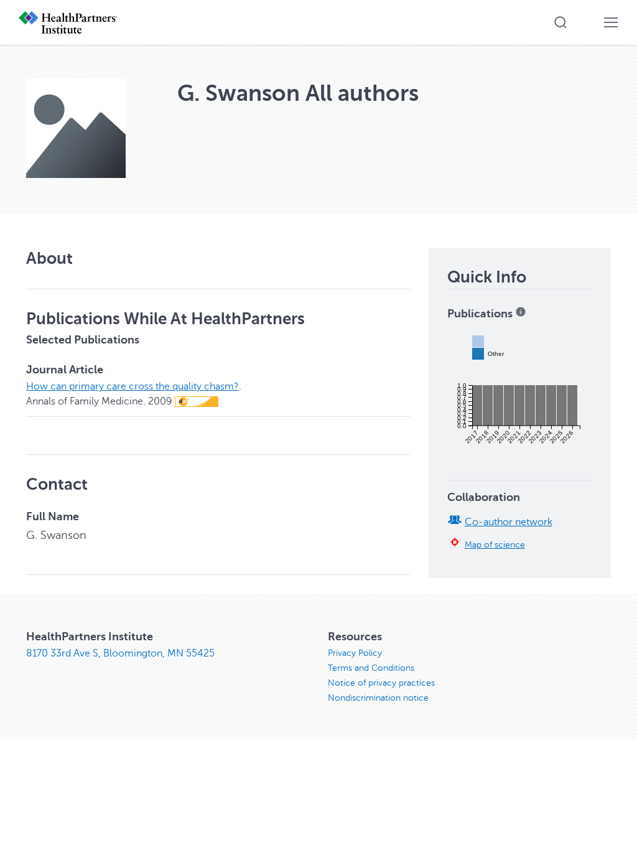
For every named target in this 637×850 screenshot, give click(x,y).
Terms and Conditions (371, 668)
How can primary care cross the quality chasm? (132, 386)
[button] (560, 22)
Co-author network (508, 522)
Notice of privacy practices (381, 683)
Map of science (495, 544)
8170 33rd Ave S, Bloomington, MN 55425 (120, 653)
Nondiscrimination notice (378, 698)
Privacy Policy (355, 653)
